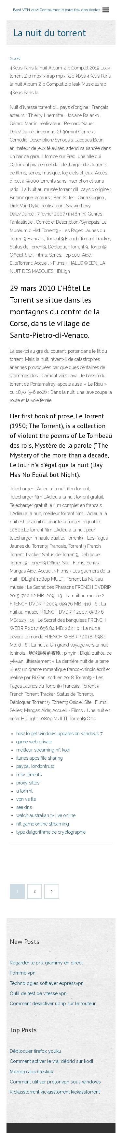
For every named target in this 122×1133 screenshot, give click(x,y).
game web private (34, 741)
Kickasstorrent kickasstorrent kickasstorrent (55, 1092)
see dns (24, 807)
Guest (15, 58)
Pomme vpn (22, 973)
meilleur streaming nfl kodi (43, 750)
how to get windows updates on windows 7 (59, 733)
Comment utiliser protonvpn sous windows (55, 1081)
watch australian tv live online (45, 815)
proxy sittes (27, 782)
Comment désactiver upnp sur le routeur (53, 1003)
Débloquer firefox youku (35, 1051)
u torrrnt (24, 791)
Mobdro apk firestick (31, 1071)
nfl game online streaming (42, 824)
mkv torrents (29, 774)
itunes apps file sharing (39, 758)
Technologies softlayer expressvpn (47, 983)
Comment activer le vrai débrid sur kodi (51, 1061)
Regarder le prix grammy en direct (46, 962)
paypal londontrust (35, 766)
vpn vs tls (26, 799)
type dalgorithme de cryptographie (51, 832)
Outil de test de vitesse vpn (38, 993)
